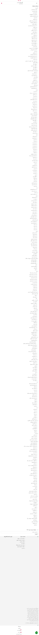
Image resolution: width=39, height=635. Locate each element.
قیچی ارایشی (35, 234)
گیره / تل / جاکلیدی (34, 300)
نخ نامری (35, 406)
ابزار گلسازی (35, 505)
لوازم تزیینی (35, 309)
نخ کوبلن (35, 431)
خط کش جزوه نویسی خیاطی (32, 345)
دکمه (36, 134)
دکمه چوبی (35, 139)
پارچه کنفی (35, 409)
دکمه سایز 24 (35, 144)
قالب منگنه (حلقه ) (34, 128)
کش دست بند (35, 282)
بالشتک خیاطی (34, 24)
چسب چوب (35, 96)
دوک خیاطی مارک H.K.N (33, 383)
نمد (36, 407)
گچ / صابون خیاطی (34, 293)
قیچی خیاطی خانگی (34, 240)
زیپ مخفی (35, 192)
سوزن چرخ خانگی (34, 205)
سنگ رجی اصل (34, 375)
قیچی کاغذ (35, 248)
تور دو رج (35, 168)
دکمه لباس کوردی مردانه (33, 155)
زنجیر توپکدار (35, 467)
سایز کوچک (35, 80)
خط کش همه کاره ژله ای (32, 351)
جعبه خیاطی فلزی (34, 88)
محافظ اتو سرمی (34, 43)
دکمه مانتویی (35, 157)
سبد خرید (23, 548)
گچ (36, 298)
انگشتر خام (35, 301)
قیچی (36, 231)
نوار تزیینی (35, 181)
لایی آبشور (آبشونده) (34, 57)
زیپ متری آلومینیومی (33, 189)
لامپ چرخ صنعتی (34, 40)
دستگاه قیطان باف (34, 261)
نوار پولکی (35, 179)
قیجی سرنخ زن (34, 232)
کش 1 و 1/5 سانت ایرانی (33, 274)
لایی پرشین (35, 59)
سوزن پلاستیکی (34, 197)
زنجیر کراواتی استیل (34, 473)
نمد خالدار (35, 412)
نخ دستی (35, 391)
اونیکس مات (35, 369)
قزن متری (35, 229)
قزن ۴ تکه (35, 226)
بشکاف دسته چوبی (34, 65)
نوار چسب (35, 112)
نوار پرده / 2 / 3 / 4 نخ (33, 497)
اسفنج (36, 507)
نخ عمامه (35, 430)
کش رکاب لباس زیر (34, 284)
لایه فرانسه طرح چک (34, 54)
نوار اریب (36, 433)
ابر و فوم (35, 72)
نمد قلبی (35, 415)
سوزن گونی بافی (34, 215)
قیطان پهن (35, 253)
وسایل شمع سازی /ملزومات (33, 500)
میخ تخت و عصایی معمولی (33, 492)
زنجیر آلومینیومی (34, 462)
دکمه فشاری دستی (34, 221)
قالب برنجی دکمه (34, 123)
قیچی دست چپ (34, 242)
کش (36, 271)
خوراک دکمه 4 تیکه (34, 117)
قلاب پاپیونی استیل (34, 483)
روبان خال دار (35, 170)
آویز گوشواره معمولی (33, 444)
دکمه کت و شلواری (34, 154)
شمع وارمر (35, 502)
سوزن (36, 195)
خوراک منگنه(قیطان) (34, 118)
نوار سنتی (35, 186)
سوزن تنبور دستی (34, 200)
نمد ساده (35, 414)
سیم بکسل (35, 476)
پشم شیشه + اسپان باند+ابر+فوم (32, 70)
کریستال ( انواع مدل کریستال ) (32, 377)
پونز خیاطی (35, 27)
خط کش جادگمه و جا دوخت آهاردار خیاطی (29, 343)
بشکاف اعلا (35, 64)
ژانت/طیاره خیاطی (34, 33)
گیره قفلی (35, 308)
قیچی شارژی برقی (34, 245)
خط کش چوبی (34, 346)
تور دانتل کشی (34, 165)
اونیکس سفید (35, 367)
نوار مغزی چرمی (34, 256)
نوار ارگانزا (35, 178)
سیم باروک (35, 515)
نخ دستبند (35, 494)
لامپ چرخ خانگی (34, 38)
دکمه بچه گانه (35, 136)
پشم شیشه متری (34, 75)
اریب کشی (35, 162)
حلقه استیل (35, 457)
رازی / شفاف (35, 110)
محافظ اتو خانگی (34, 41)
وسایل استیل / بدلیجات (34, 441)
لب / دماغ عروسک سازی (33, 327)
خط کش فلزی (34, 353)
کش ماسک (35, 287)
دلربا (36, 372)
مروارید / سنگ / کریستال (33, 364)
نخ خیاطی (35, 386)
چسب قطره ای (34, 102)
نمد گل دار (35, 417)
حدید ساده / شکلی (34, 454)
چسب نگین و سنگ (34, 109)
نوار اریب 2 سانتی (34, 438)
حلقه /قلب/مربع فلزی (33, 422)
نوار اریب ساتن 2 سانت (33, 439)
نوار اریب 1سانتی (34, 436)
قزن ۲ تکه (35, 224)
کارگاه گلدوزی (34, 428)
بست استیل (35, 447)
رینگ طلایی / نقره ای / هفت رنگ (32, 460)
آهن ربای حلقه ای (34, 9)
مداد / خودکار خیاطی (34, 359)
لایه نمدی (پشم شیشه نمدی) (32, 56)
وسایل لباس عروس (34, 521)
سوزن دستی (35, 208)
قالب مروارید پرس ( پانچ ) (33, 126)
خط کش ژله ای (34, 348)
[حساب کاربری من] (3, 3)
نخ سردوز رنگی (34, 396)
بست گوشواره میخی (33, 449)
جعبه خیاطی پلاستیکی (33, 86)
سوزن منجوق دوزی (34, 216)
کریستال (35, 484)
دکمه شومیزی (34, 147)
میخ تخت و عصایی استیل (33, 491)
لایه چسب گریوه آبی (34, 49)
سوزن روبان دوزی (34, 210)
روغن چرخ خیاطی (34, 30)
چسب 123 (35, 91)
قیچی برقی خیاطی (34, 239)
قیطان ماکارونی (34, 255)
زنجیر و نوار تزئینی (34, 160)
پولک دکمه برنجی (34, 115)
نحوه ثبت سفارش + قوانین (20, 540)
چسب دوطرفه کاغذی (33, 99)
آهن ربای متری (34, 11)
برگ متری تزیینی (34, 508)
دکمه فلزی (35, 152)
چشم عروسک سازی (34, 317)
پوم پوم (35, 163)
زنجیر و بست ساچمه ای (33, 475)
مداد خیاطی (35, 362)
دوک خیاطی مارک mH (33, 385)
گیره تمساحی (35, 306)
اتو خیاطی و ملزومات (33, 22)
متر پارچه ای (35, 354)
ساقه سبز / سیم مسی (33, 513)
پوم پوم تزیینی (34, 316)
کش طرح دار (35, 285)
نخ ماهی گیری (34, 404)
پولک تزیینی (35, 314)
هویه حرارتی (35, 46)
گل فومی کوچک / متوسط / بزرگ (32, 518)
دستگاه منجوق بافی (34, 263)
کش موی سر (35, 290)
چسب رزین (35, 101)
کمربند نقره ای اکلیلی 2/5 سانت (32, 292)
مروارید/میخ (35, 131)
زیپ (36, 187)
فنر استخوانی (35, 523)
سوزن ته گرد (35, 202)
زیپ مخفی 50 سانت (33, 194)
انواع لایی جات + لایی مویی (33, 48)
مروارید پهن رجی (34, 378)
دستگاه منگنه (35, 120)
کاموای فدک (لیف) (34, 266)
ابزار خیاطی (35, 19)
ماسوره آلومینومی (34, 332)
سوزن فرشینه (34, 213)
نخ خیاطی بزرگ (34, 388)
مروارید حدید (35, 380)
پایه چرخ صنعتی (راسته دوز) (32, 25)
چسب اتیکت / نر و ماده (33, 93)
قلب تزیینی (35, 324)
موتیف (36, 269)
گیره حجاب (35, 489)
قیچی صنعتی (35, 247)
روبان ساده (35, 171)
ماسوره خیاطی (35, 330)
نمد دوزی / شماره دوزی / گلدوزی (32, 420)
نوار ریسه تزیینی (34, 184)
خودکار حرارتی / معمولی (33, 361)
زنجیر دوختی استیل (34, 470)
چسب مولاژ (35, 107)
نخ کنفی (35, 399)
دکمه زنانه (35, 141)
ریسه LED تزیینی (34, 319)
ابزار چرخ (35, 17)
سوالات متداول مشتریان (20, 546)
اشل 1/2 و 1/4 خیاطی (33, 338)
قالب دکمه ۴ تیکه (34, 125)
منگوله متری (35, 176)
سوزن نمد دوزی (34, 425)
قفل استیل (35, 478)
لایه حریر (35, 51)
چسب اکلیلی (35, 94)
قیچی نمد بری (34, 250)
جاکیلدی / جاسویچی (34, 303)
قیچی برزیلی (35, 237)
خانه (37, 529)
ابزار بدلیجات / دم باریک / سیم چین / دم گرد (30, 446)
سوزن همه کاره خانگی (33, 218)
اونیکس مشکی (34, 370)
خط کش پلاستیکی (34, 340)
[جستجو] (0, 3)
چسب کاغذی (35, 104)
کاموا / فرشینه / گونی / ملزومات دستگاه (31, 258)
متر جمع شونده (34, 356)
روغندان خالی (35, 32)
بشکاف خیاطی (35, 62)
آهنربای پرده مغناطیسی (33, 14)
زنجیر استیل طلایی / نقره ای (32, 465)
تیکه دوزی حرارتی (34, 83)
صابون (36, 295)
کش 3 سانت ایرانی (34, 277)
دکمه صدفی (35, 149)
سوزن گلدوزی (34, 423)
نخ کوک (35, 401)
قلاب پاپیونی (35, 481)
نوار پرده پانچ (35, 499)
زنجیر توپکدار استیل (34, 468)
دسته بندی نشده (35, 133)
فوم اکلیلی (35, 322)
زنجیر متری (35, 173)
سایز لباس (35, 35)
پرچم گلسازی (35, 510)
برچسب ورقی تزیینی (33, 311)
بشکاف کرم (35, 67)
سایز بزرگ (35, 78)
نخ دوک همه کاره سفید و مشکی (32, 393)
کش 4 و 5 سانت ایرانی (33, 279)
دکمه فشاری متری (34, 223)
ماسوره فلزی (35, 335)
